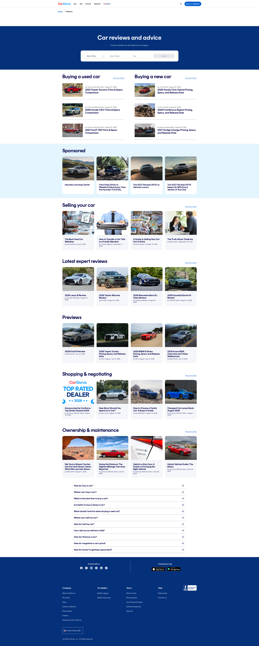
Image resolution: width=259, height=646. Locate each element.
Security (129, 611)
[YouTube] (91, 569)
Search (164, 56)
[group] (78, 175)
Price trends (67, 611)
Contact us (162, 598)
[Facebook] (81, 569)
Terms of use (131, 593)
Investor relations (69, 606)
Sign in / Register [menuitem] (193, 4)
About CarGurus (68, 593)
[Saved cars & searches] (181, 4)
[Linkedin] (101, 569)
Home (60, 12)
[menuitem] (75, 4)
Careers (65, 615)
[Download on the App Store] (158, 569)
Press (64, 602)
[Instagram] (96, 569)
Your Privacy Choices (134, 602)
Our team (66, 598)
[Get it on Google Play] (174, 569)
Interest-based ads (133, 606)
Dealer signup (102, 593)
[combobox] (72, 630)
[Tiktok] (106, 569)
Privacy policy (131, 598)
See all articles (118, 78)
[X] (86, 569)
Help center (162, 593)
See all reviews (191, 263)
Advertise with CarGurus (72, 620)
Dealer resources (104, 598)
